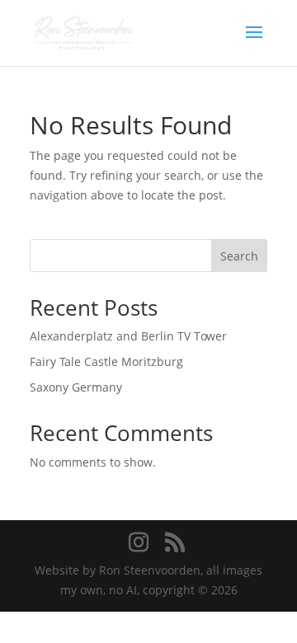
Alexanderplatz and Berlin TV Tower (128, 336)
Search (239, 256)
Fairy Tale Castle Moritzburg (106, 361)
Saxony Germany (76, 387)
